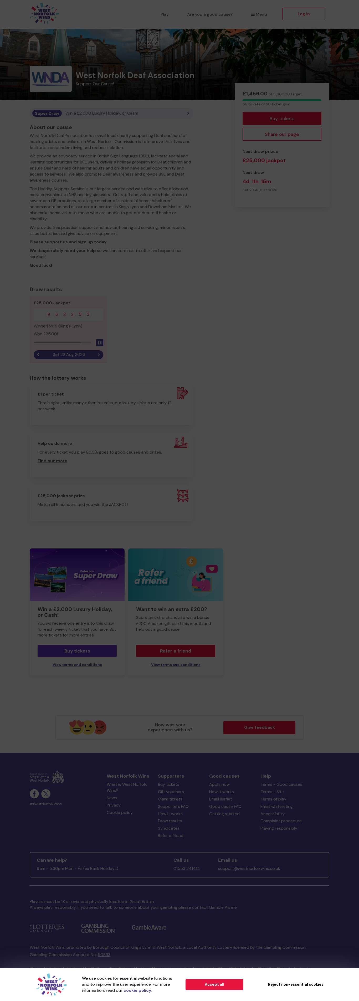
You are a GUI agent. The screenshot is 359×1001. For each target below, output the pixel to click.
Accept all (214, 984)
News (112, 797)
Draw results (170, 821)
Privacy (114, 805)
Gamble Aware (223, 907)
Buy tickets (282, 118)
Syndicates (169, 828)
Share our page (282, 134)
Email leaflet (220, 799)
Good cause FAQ (225, 806)
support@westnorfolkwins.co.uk (249, 868)
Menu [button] (261, 14)
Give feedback (259, 727)
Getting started (224, 814)
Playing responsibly (278, 828)
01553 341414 (186, 868)
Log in (304, 14)
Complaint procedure (281, 821)
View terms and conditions (77, 665)
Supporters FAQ (173, 806)
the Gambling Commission (281, 947)
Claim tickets (170, 799)
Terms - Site (272, 791)
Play (165, 14)
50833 (104, 954)
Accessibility (272, 814)
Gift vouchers (171, 791)
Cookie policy (120, 812)
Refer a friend (175, 651)
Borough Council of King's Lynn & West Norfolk (137, 947)
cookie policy (137, 990)
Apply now (219, 784)
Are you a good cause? (210, 14)
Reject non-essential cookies (296, 984)
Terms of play (273, 799)
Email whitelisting (276, 806)
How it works (170, 814)
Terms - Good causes (281, 784)
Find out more (52, 461)
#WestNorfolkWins (46, 804)
